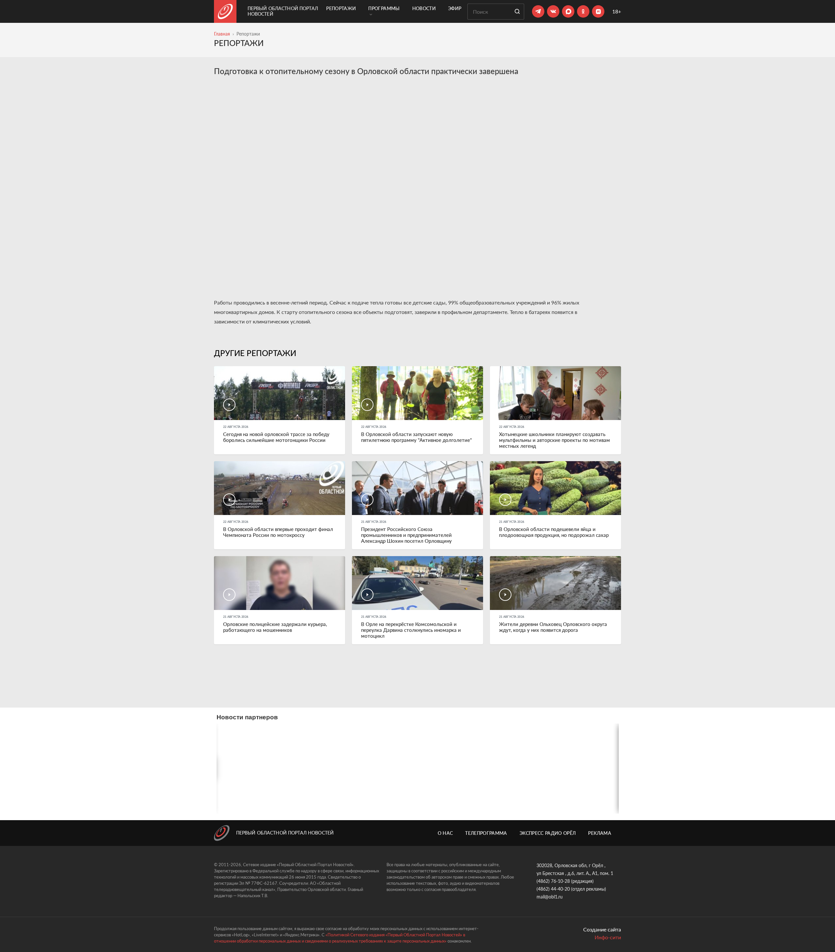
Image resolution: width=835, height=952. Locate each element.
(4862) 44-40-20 (553, 889)
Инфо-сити (608, 937)
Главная (222, 34)
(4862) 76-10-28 (553, 881)
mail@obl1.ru (550, 896)
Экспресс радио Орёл (548, 833)
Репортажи (341, 8)
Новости (424, 8)
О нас (445, 833)
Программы (384, 8)
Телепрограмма (486, 833)
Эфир (454, 8)
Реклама (599, 833)
